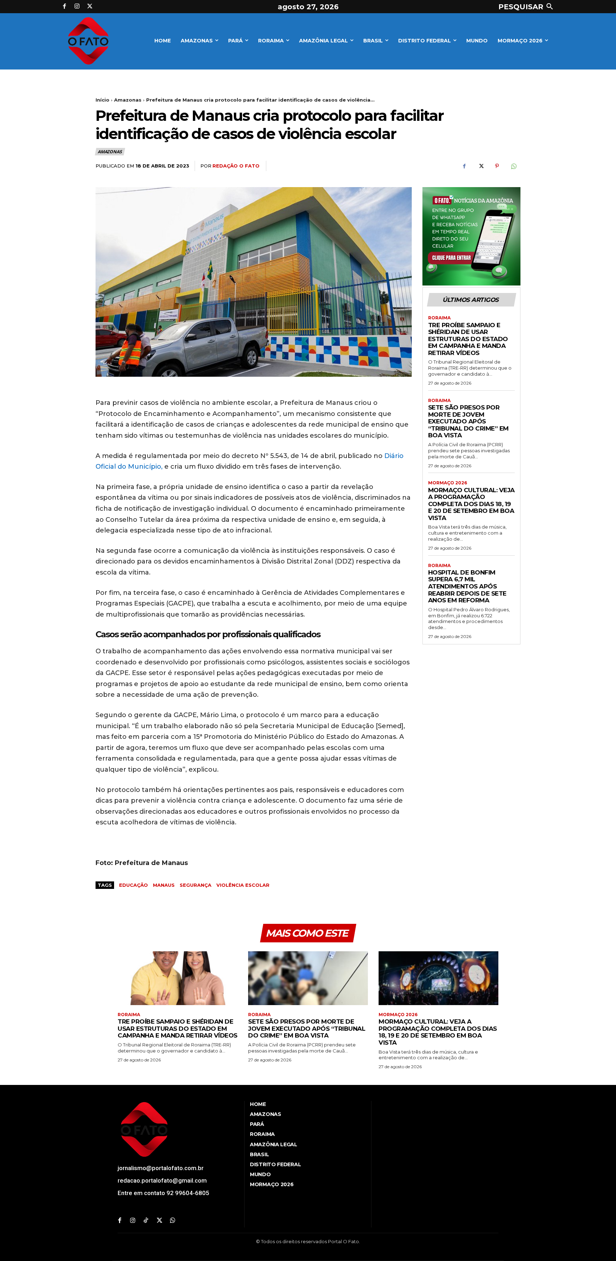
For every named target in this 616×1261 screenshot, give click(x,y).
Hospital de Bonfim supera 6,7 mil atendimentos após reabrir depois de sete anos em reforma (467, 586)
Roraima (439, 317)
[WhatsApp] (513, 166)
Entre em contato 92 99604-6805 (163, 1192)
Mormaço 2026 (447, 482)
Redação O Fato (236, 166)
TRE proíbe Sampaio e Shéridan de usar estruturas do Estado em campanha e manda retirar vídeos (468, 338)
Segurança (195, 885)
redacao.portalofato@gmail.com (162, 1180)
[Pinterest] (497, 166)
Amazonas (128, 100)
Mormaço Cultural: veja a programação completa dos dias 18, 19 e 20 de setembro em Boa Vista (471, 504)
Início (102, 100)
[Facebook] (64, 6)
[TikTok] (146, 1221)
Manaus (164, 885)
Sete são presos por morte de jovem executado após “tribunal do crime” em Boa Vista (468, 421)
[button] (527, 6)
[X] (89, 6)
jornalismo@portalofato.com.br (161, 1168)
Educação (133, 885)
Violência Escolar (243, 885)
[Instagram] (77, 6)
